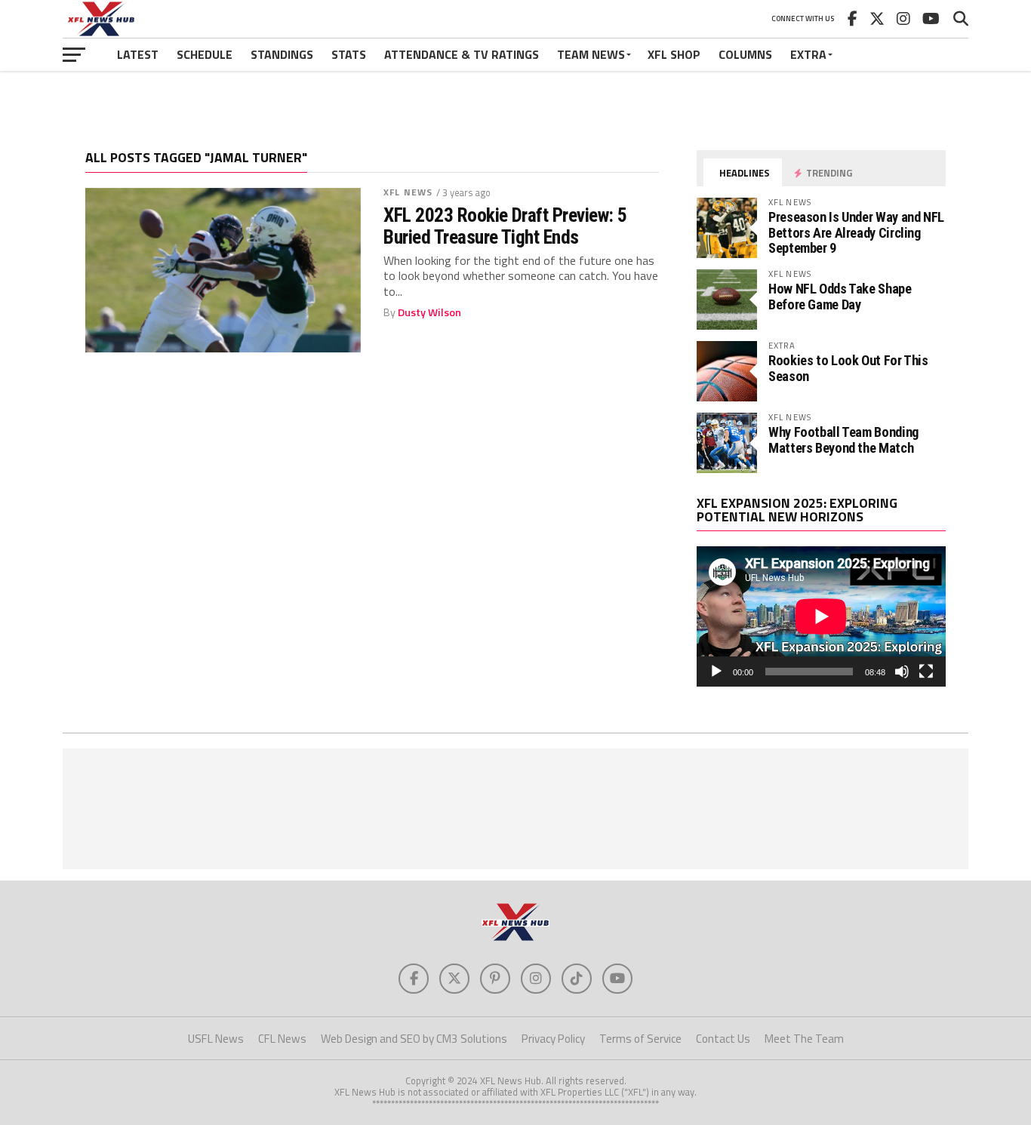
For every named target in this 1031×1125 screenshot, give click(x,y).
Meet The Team (804, 1038)
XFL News (407, 192)
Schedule (204, 54)
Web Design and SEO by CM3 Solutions (414, 1038)
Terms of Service (640, 1038)
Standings (282, 54)
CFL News (282, 1038)
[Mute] (901, 671)
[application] (821, 616)
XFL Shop (674, 54)
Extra (808, 54)
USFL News (216, 1038)
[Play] (716, 671)
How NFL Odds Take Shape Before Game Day (840, 296)
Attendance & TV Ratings (461, 54)
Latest (137, 54)
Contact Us (723, 1038)
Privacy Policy (553, 1038)
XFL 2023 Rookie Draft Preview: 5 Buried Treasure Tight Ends (505, 225)
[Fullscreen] (926, 671)
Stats (348, 54)
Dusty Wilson (429, 312)
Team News (591, 54)
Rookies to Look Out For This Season (848, 367)
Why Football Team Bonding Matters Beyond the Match (843, 439)
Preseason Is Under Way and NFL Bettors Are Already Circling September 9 (856, 232)
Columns (745, 54)
